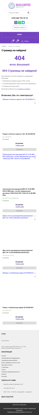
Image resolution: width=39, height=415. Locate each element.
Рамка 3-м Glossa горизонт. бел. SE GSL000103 (19, 134)
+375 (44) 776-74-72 (9, 388)
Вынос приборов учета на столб (11, 362)
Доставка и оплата (7, 365)
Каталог (4, 356)
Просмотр (19, 149)
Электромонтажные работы (9, 360)
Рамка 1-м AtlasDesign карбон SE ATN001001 (18, 307)
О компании (5, 367)
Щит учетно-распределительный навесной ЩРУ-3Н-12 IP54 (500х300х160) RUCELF (17, 251)
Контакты (4, 376)
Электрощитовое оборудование (11, 358)
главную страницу (24, 89)
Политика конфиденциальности (11, 372)
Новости (4, 374)
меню (19, 34)
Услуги (4, 369)
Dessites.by (28, 412)
